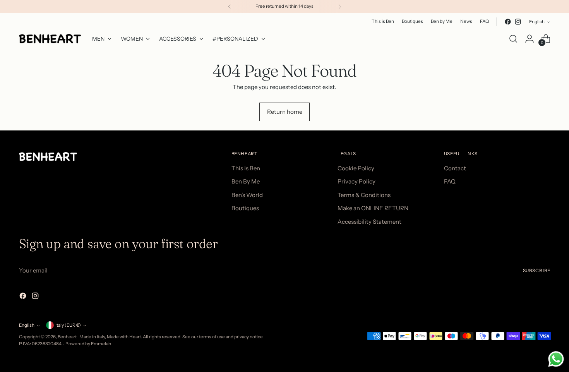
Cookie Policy (356, 168)
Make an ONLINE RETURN (373, 208)
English (537, 21)
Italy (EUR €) (68, 325)
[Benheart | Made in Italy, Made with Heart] (50, 39)
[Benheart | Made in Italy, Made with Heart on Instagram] (517, 21)
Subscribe (536, 270)
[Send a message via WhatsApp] (556, 359)
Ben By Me (245, 181)
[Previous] (229, 6)
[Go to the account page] (529, 38)
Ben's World (247, 195)
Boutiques (245, 208)
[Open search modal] (513, 38)
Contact (455, 168)
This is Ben (245, 168)
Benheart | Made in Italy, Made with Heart (99, 336)
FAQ (450, 181)
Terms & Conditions (364, 195)
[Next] (339, 6)
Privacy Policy (356, 181)
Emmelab (101, 343)
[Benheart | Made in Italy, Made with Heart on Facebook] (507, 21)
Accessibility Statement (369, 221)
